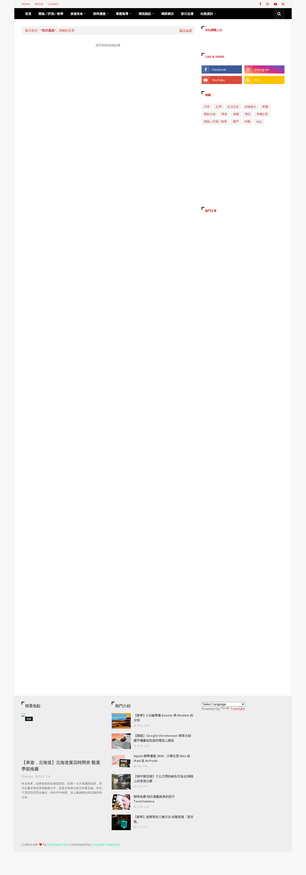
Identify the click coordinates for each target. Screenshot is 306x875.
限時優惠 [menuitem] (99, 13)
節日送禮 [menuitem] (187, 13)
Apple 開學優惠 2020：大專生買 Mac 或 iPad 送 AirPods (162, 758)
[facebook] (260, 4)
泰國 (236, 114)
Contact (53, 4)
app (259, 121)
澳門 (236, 121)
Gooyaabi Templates (105, 845)
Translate (237, 708)
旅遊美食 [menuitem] (77, 13)
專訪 (248, 114)
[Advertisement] (108, 96)
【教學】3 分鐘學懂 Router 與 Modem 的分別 (163, 717)
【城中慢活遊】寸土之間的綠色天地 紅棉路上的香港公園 (163, 778)
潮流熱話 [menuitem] (145, 13)
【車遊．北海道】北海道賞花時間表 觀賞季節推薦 (61, 765)
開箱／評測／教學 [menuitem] (50, 13)
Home (26, 4)
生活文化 (233, 107)
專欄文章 (262, 114)
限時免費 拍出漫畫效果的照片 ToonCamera (154, 798)
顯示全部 (186, 30)
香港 (224, 114)
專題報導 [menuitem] (122, 13)
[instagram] (267, 4)
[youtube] (275, 4)
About (39, 4)
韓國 (247, 121)
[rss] (282, 4)
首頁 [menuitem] (28, 13)
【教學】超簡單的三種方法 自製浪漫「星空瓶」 (163, 819)
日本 (207, 107)
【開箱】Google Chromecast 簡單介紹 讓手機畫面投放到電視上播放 (162, 737)
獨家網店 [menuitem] (167, 13)
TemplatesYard (57, 845)
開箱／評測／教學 (215, 121)
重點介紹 (209, 114)
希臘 (265, 107)
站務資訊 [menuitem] (207, 13)
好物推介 (250, 107)
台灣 (218, 107)
